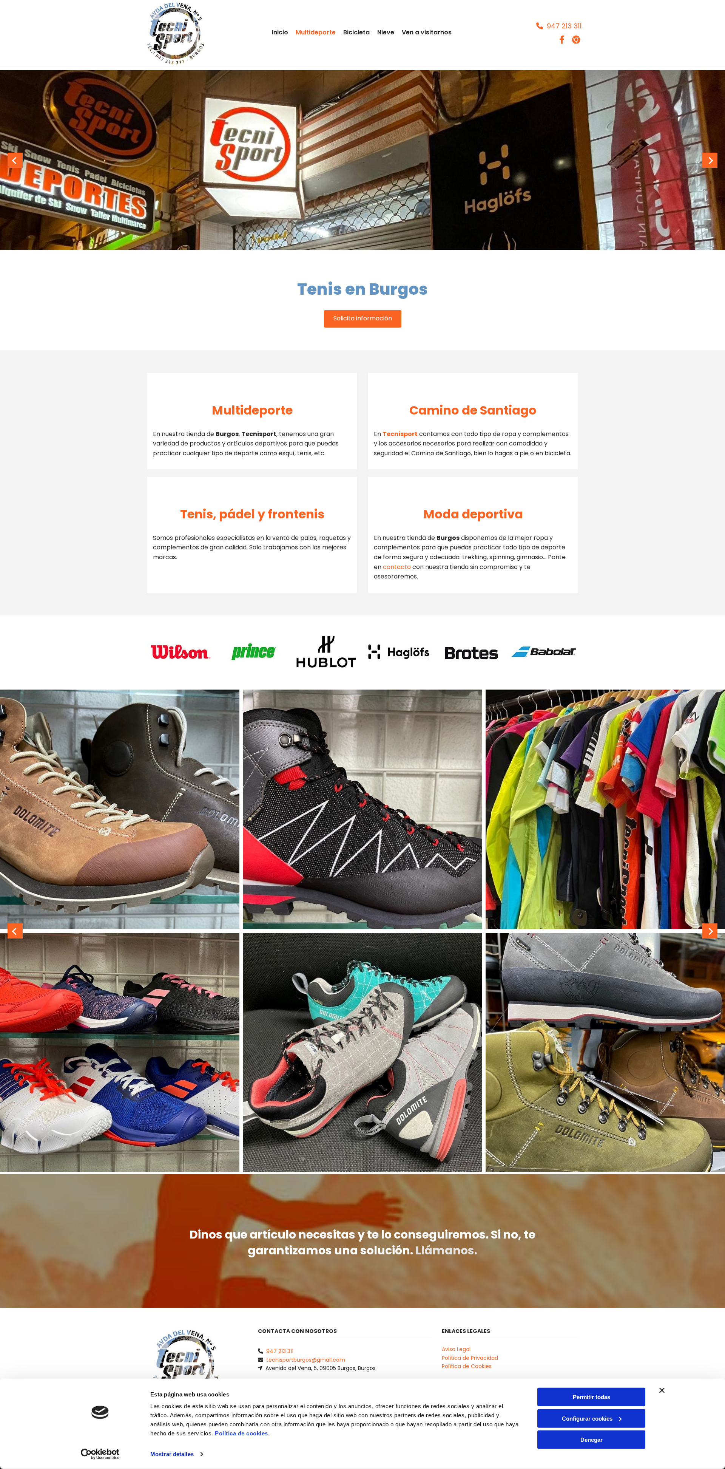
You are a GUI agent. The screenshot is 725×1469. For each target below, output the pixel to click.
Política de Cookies (467, 1366)
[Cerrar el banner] (662, 1390)
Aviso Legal (456, 1349)
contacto (397, 567)
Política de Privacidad (470, 1358)
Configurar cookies (587, 1418)
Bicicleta (356, 32)
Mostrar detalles (172, 1454)
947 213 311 (279, 1351)
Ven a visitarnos (427, 32)
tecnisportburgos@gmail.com (305, 1360)
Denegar (591, 1440)
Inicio (280, 32)
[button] (558, 25)
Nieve (385, 32)
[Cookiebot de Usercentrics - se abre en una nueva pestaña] (100, 1454)
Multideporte (316, 32)
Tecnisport (400, 434)
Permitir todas (591, 1397)
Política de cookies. (242, 1433)
